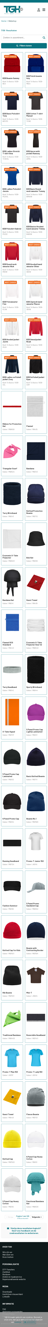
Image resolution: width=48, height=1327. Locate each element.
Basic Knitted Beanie (35, 776)
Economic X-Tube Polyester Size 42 (34, 643)
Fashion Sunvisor (10, 906)
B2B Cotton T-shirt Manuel (34, 115)
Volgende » (37, 1217)
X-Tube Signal (9, 732)
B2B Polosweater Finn (10, 303)
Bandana (30, 468)
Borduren (6, 1274)
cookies (17, 1322)
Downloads (7, 1291)
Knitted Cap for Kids (11, 950)
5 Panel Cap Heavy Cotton (11, 1202)
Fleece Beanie (32, 1114)
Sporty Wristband (34, 687)
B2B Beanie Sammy (11, 78)
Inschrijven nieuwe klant (12, 1294)
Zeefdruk (6, 1272)
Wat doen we (7, 1254)
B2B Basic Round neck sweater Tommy (35, 190)
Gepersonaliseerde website (14, 1279)
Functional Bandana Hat (35, 1202)
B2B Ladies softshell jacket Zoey (12, 378)
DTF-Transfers (8, 1269)
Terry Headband (10, 687)
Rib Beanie (7, 993)
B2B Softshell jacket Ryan (35, 378)
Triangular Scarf (10, 468)
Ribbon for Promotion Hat (12, 425)
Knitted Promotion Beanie (34, 512)
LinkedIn (6, 1296)
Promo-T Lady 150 (34, 1072)
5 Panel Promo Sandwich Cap (32, 904)
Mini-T (29, 993)
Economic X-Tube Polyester (10, 556)
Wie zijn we (7, 1252)
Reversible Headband (35, 1035)
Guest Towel (31, 600)
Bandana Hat (8, 600)
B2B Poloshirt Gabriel (12, 229)
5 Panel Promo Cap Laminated (11, 775)
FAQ (4, 1309)
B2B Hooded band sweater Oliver (34, 265)
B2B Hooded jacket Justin (11, 340)
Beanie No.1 (31, 819)
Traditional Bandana (12, 1035)
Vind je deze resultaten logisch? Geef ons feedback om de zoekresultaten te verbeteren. (25, 1230)
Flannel (29, 426)
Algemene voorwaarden (12, 1311)
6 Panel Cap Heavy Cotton (34, 1158)
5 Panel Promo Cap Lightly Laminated (34, 730)
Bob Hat (29, 558)
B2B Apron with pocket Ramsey (33, 152)
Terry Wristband (10, 513)
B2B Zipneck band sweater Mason (34, 303)
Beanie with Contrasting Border (34, 949)
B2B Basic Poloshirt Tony (11, 115)
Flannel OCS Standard (8, 643)
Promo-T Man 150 (10, 1072)
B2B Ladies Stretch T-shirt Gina (11, 152)
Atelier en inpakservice (12, 1277)
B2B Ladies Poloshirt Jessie (12, 190)
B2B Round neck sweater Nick (10, 265)
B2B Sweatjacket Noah (33, 340)
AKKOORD (30, 1322)
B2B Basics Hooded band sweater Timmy (35, 227)
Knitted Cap (8, 1159)
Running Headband (11, 861)
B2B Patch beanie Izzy (34, 77)
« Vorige (9, 1217)
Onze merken (7, 1257)
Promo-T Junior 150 (35, 861)
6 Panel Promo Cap (11, 819)
